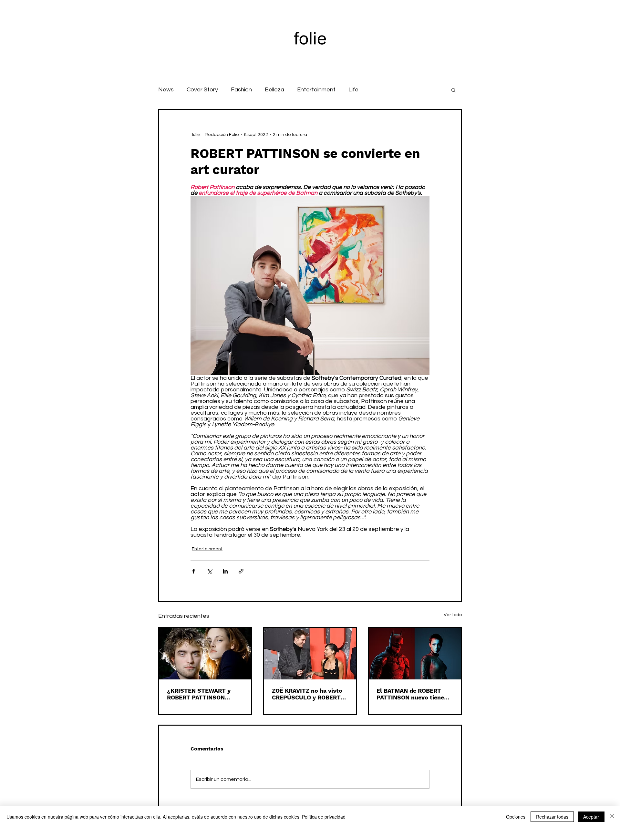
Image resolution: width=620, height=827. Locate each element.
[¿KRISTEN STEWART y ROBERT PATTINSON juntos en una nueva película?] (205, 653)
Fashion (241, 90)
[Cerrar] (612, 816)
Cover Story (202, 90)
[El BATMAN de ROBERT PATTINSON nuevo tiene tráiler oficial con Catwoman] (415, 653)
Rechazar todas (552, 816)
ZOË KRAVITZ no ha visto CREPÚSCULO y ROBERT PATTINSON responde (307, 694)
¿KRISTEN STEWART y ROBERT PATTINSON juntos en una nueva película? (199, 694)
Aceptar (591, 816)
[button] (453, 89)
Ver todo (453, 615)
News (166, 90)
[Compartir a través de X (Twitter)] (209, 571)
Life (353, 90)
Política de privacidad (324, 816)
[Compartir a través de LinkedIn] (225, 571)
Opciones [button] (515, 816)
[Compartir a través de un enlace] (241, 571)
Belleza (274, 90)
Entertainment (316, 90)
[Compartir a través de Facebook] (194, 571)
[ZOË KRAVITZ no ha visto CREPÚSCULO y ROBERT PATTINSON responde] (310, 653)
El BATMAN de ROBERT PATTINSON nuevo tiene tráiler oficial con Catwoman (410, 694)
